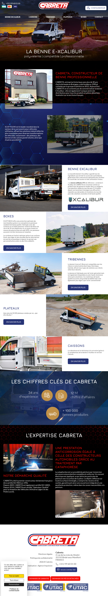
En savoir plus (78, 207)
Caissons (33, 17)
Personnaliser (14, 584)
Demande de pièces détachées (65, 578)
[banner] (54, 5)
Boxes (83, 17)
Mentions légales (45, 554)
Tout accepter (14, 576)
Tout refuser (14, 580)
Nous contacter (68, 570)
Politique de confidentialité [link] (14, 589)
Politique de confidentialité (41, 558)
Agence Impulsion (45, 565)
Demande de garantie (39, 578)
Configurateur (98, 8)
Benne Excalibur (12, 17)
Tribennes (50, 17)
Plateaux (67, 17)
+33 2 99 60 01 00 (13, 3)
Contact (99, 17)
